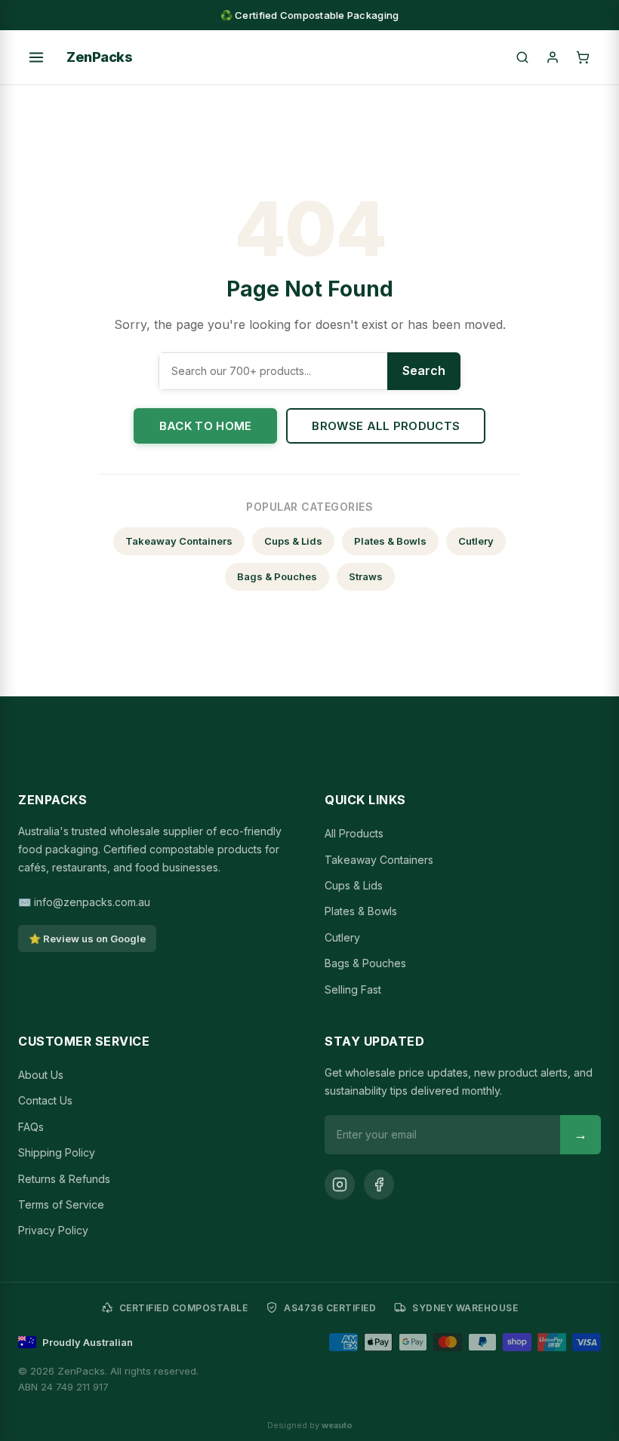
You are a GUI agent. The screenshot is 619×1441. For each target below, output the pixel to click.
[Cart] (583, 57)
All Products (354, 833)
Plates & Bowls (390, 541)
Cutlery (476, 541)
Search (423, 370)
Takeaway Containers (179, 541)
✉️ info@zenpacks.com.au (84, 902)
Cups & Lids (293, 541)
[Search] (522, 57)
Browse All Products (386, 426)
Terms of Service (61, 1204)
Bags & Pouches (277, 576)
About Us (40, 1074)
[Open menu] (36, 57)
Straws (366, 576)
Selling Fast (353, 989)
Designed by (310, 1425)
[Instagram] (340, 1184)
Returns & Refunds (64, 1178)
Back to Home (205, 426)
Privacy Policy (53, 1230)
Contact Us (45, 1100)
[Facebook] (379, 1184)
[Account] (552, 57)
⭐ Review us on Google (87, 939)
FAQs (31, 1126)
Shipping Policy (56, 1152)
